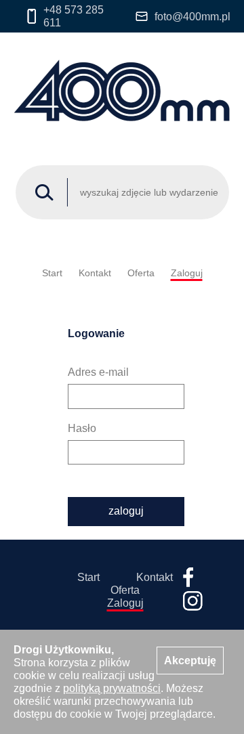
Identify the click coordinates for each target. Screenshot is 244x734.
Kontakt (95, 272)
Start (52, 272)
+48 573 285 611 (73, 16)
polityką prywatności (112, 688)
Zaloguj (187, 272)
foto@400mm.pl (192, 16)
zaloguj (126, 511)
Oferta (141, 272)
